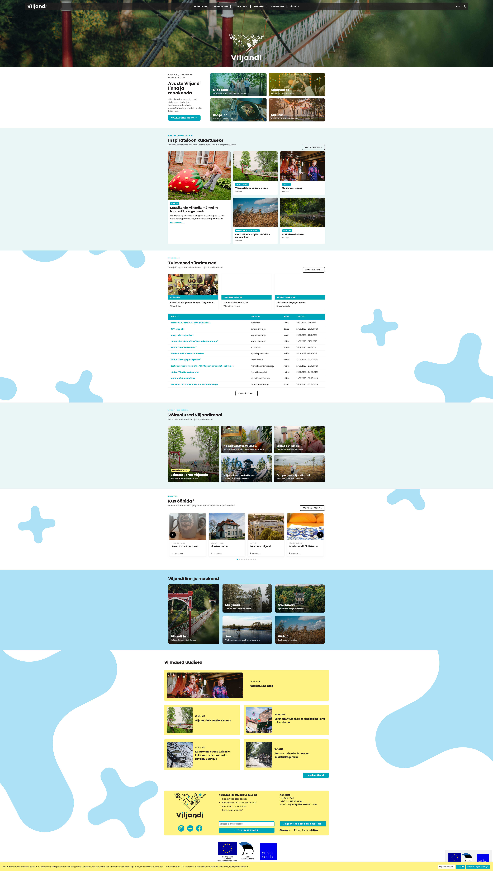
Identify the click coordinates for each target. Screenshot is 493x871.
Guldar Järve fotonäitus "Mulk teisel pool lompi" (194, 341)
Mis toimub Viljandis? (232, 810)
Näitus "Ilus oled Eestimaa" (184, 347)
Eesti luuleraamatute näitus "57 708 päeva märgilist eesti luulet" (202, 366)
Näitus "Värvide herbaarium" (185, 372)
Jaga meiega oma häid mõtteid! (302, 823)
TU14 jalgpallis (177, 329)
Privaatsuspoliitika (306, 830)
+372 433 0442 (296, 801)
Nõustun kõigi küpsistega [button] (477, 866)
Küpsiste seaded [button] (446, 866)
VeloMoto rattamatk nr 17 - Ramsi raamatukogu (194, 384)
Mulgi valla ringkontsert (182, 335)
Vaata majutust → (312, 508)
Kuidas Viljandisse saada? (234, 798)
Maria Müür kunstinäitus (183, 378)
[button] (458, 6)
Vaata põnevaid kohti (184, 118)
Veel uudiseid (316, 775)
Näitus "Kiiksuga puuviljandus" (186, 359)
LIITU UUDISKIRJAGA (246, 830)
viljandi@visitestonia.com (302, 804)
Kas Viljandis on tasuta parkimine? (239, 802)
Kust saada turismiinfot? (234, 806)
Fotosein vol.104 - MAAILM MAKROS (187, 353)
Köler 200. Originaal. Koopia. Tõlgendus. (190, 322)
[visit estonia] (268, 851)
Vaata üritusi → (313, 270)
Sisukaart (286, 830)
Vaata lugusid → (313, 147)
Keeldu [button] (461, 866)
